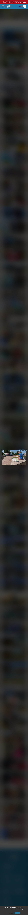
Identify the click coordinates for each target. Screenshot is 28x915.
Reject (11, 913)
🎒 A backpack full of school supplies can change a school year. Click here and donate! (14, 1)
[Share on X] (23, 450)
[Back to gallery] (2, 450)
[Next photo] (25, 458)
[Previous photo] (2, 458)
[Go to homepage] (6, 6)
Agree (17, 913)
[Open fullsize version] (20, 450)
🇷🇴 (20, 6)
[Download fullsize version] (26, 450)
